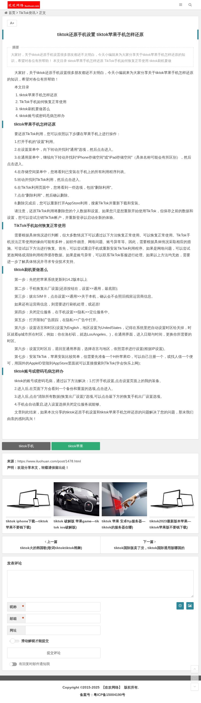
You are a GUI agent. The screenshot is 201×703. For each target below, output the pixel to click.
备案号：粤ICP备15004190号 (102, 695)
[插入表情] (180, 605)
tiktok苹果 (75, 446)
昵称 (17, 606)
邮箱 (17, 618)
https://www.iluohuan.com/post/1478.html (49, 461)
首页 (12, 13)
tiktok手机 (26, 446)
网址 (13, 630)
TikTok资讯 (27, 13)
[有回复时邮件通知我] (13, 664)
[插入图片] (190, 605)
